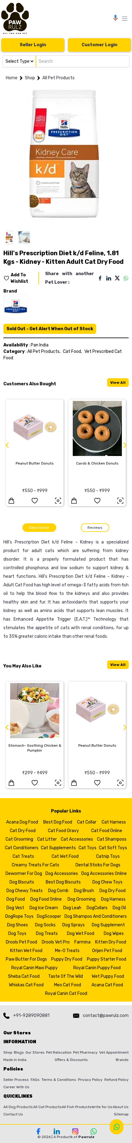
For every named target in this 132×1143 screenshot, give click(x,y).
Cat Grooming (19, 839)
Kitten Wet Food (26, 950)
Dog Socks (45, 925)
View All (118, 382)
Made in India (14, 1060)
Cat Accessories (77, 839)
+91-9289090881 (31, 1015)
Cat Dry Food (23, 830)
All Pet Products (58, 77)
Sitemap (121, 1114)
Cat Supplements (58, 847)
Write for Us (101, 1107)
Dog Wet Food (80, 933)
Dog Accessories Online (104, 873)
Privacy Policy (90, 1080)
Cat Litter (47, 839)
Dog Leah (72, 907)
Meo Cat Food (67, 985)
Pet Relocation (59, 1052)
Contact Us (13, 1114)
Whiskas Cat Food (26, 985)
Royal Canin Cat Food (66, 993)
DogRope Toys (19, 916)
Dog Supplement (108, 925)
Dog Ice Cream (43, 907)
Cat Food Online (106, 830)
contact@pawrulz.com (106, 1015)
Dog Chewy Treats (24, 890)
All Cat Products (47, 1107)
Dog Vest (15, 907)
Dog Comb (58, 890)
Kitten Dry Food (110, 942)
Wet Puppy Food (108, 976)
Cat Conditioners (21, 847)
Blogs (19, 1052)
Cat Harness (114, 822)
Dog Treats (47, 933)
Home (11, 77)
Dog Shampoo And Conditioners (95, 916)
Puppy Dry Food (66, 959)
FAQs (35, 1080)
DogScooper (49, 916)
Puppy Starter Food (106, 959)
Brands (122, 1060)
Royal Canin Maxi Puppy (34, 967)
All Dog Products (18, 1107)
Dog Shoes (17, 925)
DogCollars (97, 907)
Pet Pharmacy (85, 1052)
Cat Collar (86, 822)
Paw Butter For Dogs (26, 959)
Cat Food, (72, 351)
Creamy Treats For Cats (35, 865)
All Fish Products (76, 1107)
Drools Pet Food (21, 942)
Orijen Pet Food (107, 950)
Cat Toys (87, 847)
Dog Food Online (46, 899)
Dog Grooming (81, 899)
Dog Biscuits (22, 882)
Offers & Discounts (71, 1060)
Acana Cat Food (107, 985)
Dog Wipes (114, 933)
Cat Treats (23, 856)
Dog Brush (84, 890)
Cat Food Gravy (63, 830)
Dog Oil (119, 907)
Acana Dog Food (22, 822)
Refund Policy (116, 1080)
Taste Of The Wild (65, 976)
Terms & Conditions (58, 1080)
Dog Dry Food (112, 890)
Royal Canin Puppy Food (97, 967)
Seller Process (16, 1080)
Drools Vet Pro (56, 942)
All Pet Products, (43, 351)
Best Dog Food (57, 822)
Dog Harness (113, 899)
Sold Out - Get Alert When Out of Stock (49, 328)
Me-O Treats (67, 950)
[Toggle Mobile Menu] (124, 19)
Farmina (82, 942)
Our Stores (35, 1052)
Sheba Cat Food (24, 976)
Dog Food (15, 899)
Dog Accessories (61, 873)
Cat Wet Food (65, 856)
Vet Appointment (114, 1052)
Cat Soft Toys (113, 847)
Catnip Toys (108, 856)
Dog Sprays (73, 925)
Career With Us (16, 1087)
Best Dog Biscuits (63, 882)
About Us (121, 1107)
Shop (30, 77)
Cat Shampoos (111, 839)
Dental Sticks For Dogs (98, 865)
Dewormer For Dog (24, 873)
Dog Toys (17, 933)
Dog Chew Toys (107, 882)
